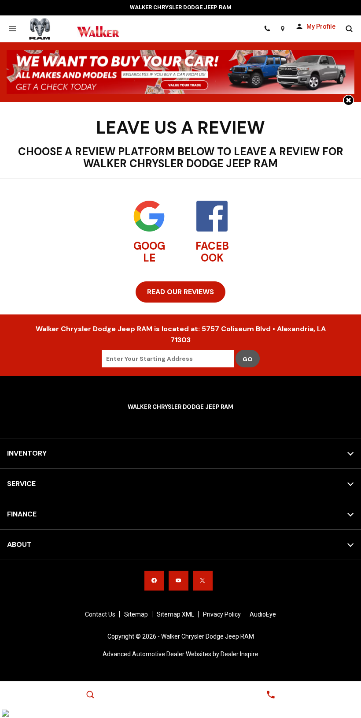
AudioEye (263, 614)
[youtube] (178, 581)
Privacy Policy (222, 614)
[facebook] (154, 581)
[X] (203, 581)
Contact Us (100, 614)
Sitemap (136, 614)
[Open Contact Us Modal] (270, 694)
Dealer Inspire (239, 654)
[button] (348, 100)
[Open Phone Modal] (267, 28)
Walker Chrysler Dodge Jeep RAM (207, 636)
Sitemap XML (175, 614)
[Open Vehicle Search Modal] (349, 28)
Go (248, 359)
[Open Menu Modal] (12, 28)
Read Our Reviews (180, 291)
